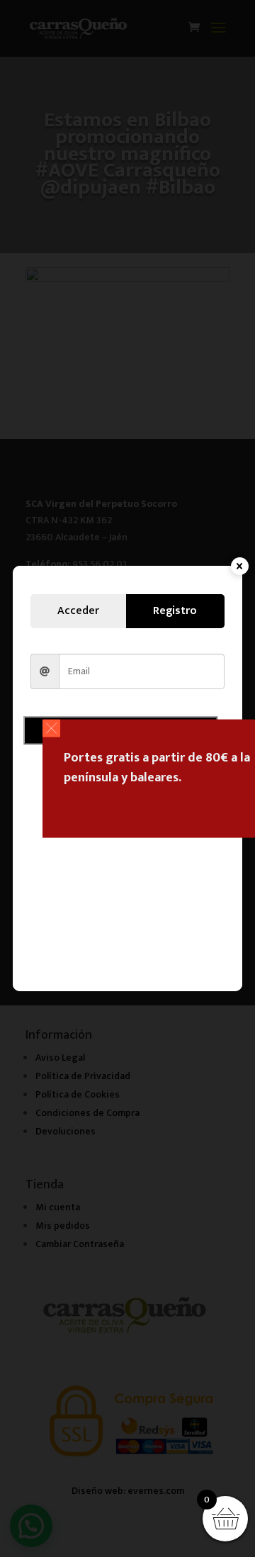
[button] (51, 728)
